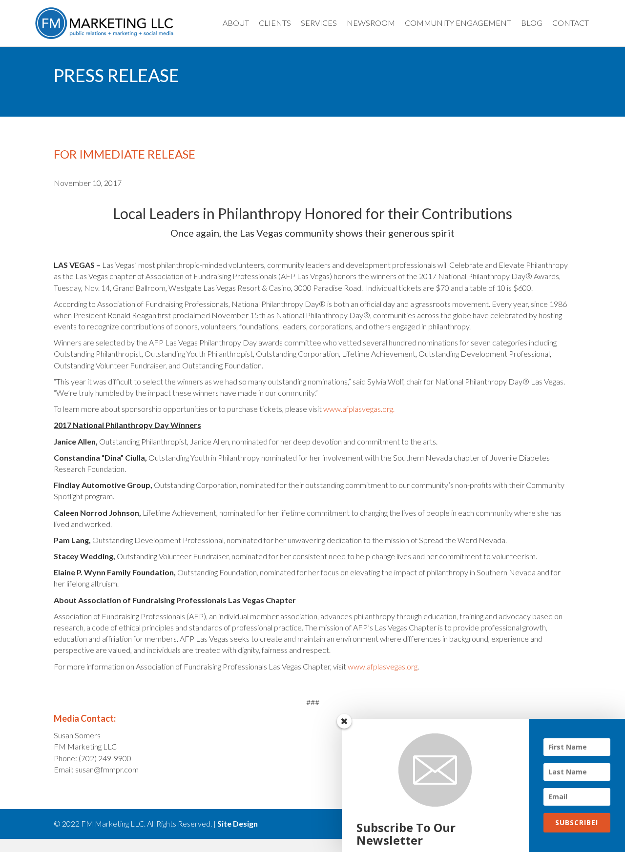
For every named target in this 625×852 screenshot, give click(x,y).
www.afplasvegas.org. (359, 408)
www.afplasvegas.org (382, 666)
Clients (275, 22)
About (236, 22)
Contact (570, 22)
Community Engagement (458, 22)
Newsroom (371, 22)
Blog (531, 22)
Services (319, 22)
